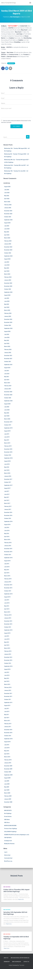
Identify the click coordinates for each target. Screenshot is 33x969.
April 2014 (6, 609)
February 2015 (7, 578)
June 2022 (6, 337)
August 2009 (7, 777)
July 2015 (6, 563)
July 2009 (6, 781)
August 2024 (7, 259)
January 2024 (7, 280)
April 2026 (6, 198)
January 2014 (7, 618)
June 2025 (6, 228)
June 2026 (6, 192)
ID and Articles (8, 816)
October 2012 (7, 663)
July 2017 (6, 491)
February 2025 (7, 241)
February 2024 (7, 277)
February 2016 (7, 542)
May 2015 (6, 569)
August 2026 (7, 186)
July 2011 (6, 708)
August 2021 (7, 367)
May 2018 (6, 467)
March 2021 (7, 382)
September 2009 (8, 775)
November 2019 (8, 422)
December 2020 (8, 391)
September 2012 (8, 666)
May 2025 (6, 231)
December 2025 (8, 210)
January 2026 (7, 207)
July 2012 (6, 672)
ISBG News (7, 819)
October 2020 (7, 397)
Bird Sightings (7, 813)
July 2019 (6, 434)
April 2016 (6, 536)
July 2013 (6, 636)
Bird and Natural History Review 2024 (20, 957)
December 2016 (8, 512)
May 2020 (6, 413)
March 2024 (7, 274)
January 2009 (7, 799)
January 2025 (7, 244)
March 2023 (7, 310)
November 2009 (8, 769)
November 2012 (8, 660)
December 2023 (8, 283)
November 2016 (8, 515)
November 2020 (8, 394)
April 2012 (6, 681)
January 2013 (7, 654)
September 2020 (8, 400)
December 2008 (8, 802)
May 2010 (6, 750)
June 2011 (6, 711)
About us (6, 957)
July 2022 (6, 334)
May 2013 (6, 642)
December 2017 (8, 479)
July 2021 (6, 370)
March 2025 (7, 237)
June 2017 (6, 494)
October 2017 (7, 482)
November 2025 (8, 213)
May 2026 (6, 195)
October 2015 (7, 554)
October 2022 (7, 325)
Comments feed (8, 858)
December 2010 (8, 729)
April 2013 (6, 645)
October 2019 (7, 425)
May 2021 (6, 376)
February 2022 (7, 349)
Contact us (26, 961)
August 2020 (7, 403)
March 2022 (7, 346)
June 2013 (6, 639)
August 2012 (7, 669)
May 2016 (6, 533)
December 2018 (8, 449)
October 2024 (7, 253)
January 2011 (7, 726)
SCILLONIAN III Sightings (10, 831)
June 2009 (6, 784)
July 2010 (6, 744)
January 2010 (7, 762)
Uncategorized (8, 840)
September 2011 (8, 702)
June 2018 (6, 464)
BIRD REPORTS (11, 63)
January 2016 (7, 545)
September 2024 (8, 256)
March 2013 (7, 648)
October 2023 (7, 289)
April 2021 (6, 379)
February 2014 (7, 615)
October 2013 (7, 627)
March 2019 (7, 443)
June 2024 (6, 265)
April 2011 (6, 717)
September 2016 (8, 521)
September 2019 (8, 428)
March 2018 (7, 473)
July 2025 (6, 225)
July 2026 (6, 189)
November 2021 (8, 358)
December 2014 (8, 584)
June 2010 (6, 747)
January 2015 (7, 581)
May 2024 (6, 268)
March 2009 (7, 793)
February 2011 (7, 723)
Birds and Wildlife (16, 961)
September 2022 (8, 328)
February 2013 (7, 651)
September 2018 (8, 458)
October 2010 (7, 735)
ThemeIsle (21, 965)
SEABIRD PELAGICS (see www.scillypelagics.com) (16, 834)
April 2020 (6, 415)
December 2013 (8, 621)
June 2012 (6, 675)
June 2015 (6, 566)
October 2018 (7, 455)
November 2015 (8, 551)
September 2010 (8, 738)
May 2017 (6, 497)
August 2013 (7, 633)
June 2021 (6, 373)
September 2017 (8, 485)
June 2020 (6, 409)
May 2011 (6, 714)
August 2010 (7, 741)
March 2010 (7, 756)
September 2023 (8, 292)
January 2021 (7, 388)
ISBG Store (7, 822)
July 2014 (6, 600)
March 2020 (7, 419)
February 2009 (7, 796)
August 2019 (7, 431)
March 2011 (7, 720)
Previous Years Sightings (10, 828)
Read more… (21, 899)
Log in (5, 852)
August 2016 (7, 524)
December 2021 (8, 355)
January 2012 (7, 690)
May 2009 (6, 787)
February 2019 (7, 446)
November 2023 (8, 286)
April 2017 (6, 500)
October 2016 (7, 518)
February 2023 (7, 313)
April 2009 (6, 790)
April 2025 (6, 235)
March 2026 (7, 201)
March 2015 (7, 575)
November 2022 (8, 322)
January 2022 (7, 352)
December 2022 (8, 319)
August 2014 (7, 597)
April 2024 (6, 271)
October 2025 (7, 216)
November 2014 (8, 587)
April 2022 (6, 343)
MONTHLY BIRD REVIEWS (10, 825)
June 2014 (6, 603)
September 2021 (8, 364)
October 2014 (7, 591)
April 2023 (6, 307)
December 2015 (8, 548)
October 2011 (7, 699)
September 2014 (8, 593)
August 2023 (7, 295)
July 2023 (6, 298)
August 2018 (7, 461)
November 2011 (8, 696)
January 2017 (7, 509)
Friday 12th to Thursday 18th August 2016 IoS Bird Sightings (16, 890)
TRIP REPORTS (8, 837)
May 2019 (6, 440)
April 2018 (6, 470)
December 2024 (8, 247)
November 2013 (8, 624)
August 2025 (7, 222)
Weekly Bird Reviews (9, 843)
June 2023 (6, 301)
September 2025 (8, 219)
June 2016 (6, 530)
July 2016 (6, 527)
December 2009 (8, 765)
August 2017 (7, 488)
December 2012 (8, 657)
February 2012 (7, 687)
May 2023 (6, 304)
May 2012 (6, 678)
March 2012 (7, 684)
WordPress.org (8, 861)
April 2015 (6, 572)
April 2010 (6, 753)
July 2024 (6, 262)
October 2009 (7, 771)
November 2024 (8, 250)
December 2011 (8, 693)
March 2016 (7, 539)
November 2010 (8, 732)
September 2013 (8, 630)
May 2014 (6, 606)
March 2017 (7, 503)
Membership (7, 961)
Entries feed (7, 855)
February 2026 (7, 204)
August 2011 (7, 705)
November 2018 (8, 452)
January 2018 (7, 476)
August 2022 (7, 331)
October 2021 (7, 361)
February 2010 (7, 759)
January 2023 (7, 316)
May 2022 (6, 340)
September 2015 (8, 557)
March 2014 (7, 612)
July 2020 (6, 406)
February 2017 (7, 506)
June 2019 (6, 437)
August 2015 (7, 560)
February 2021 (7, 385)
